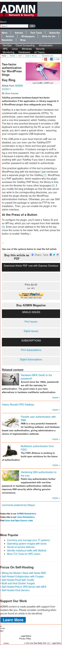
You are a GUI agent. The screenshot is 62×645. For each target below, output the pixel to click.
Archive (10, 36)
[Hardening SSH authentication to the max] (10, 475)
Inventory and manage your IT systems (28, 540)
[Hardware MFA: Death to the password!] (10, 379)
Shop (23, 39)
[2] (53, 185)
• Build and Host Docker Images (17, 583)
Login (58, 59)
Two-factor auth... (48, 56)
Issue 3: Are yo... (31, 56)
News (4, 32)
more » (56, 397)
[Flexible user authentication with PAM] (10, 421)
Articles (19, 32)
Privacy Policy (25, 638)
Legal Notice (26, 636)
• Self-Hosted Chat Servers (14, 590)
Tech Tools (36, 32)
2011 (20, 56)
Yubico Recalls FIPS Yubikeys (18, 404)
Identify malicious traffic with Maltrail (26, 550)
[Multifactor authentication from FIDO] (10, 450)
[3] (3, 226)
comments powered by (18, 505)
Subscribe (54, 32)
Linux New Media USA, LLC (40, 643)
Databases (24, 52)
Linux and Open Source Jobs (19, 520)
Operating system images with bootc (27, 543)
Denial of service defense (21, 547)
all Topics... (40, 52)
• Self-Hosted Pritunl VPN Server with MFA (23, 586)
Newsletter (7, 39)
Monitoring (8, 52)
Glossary (6, 643)
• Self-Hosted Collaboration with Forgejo (22, 576)
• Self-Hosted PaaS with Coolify (17, 579)
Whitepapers (28, 36)
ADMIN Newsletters (26, 513)
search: (3, 21)
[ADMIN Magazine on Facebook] (51, 59)
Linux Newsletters (26, 517)
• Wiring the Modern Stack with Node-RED (23, 573)
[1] (45, 175)
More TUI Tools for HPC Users (23, 554)
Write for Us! (48, 36)
